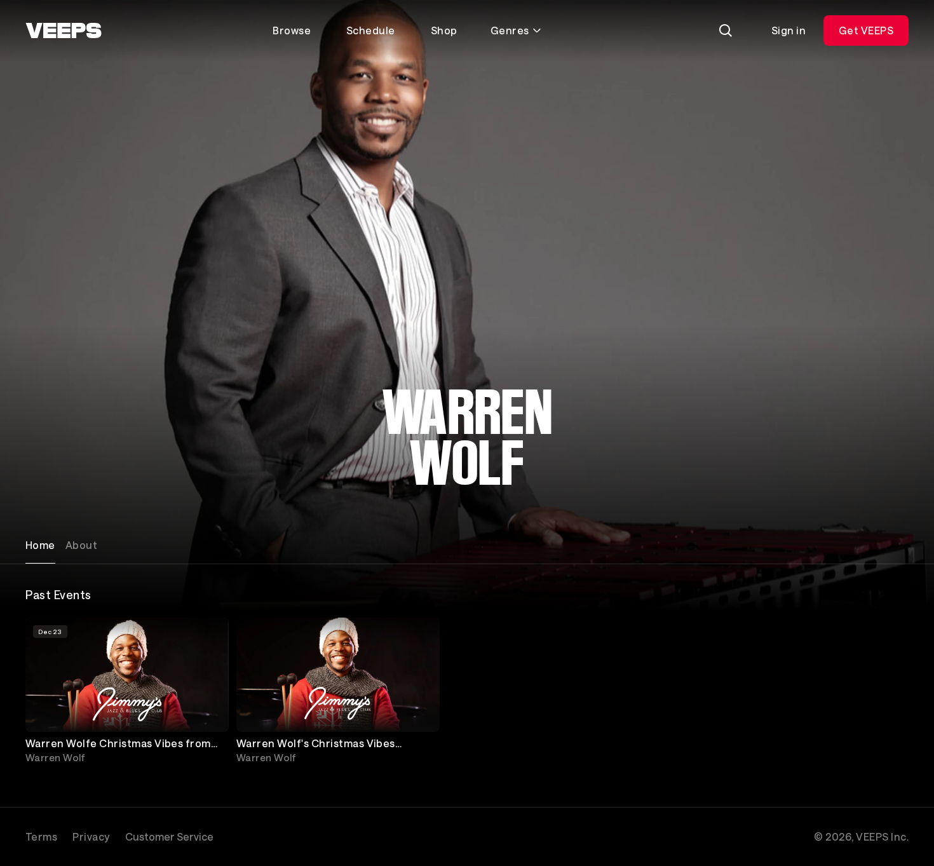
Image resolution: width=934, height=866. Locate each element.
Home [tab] (40, 545)
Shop (444, 30)
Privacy (90, 836)
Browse (292, 30)
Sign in (788, 30)
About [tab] (81, 545)
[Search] (725, 30)
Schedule (370, 30)
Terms (41, 836)
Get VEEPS (866, 30)
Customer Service (169, 836)
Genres (510, 30)
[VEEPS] (63, 30)
